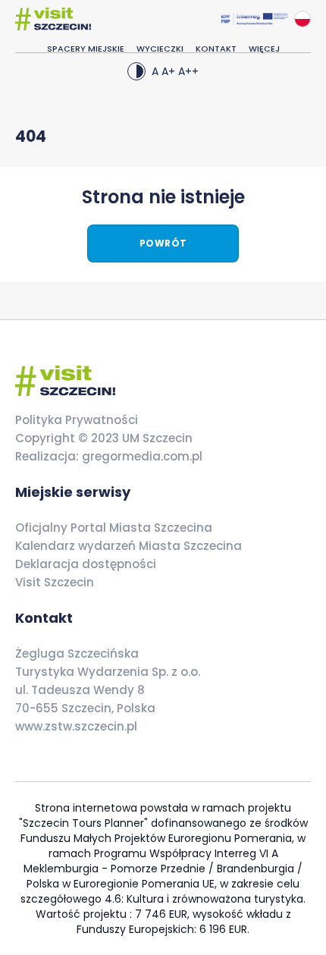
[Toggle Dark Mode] (136, 71)
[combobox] (302, 19)
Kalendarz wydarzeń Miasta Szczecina (128, 546)
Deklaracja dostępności (85, 564)
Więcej (264, 48)
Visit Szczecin (54, 582)
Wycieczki (159, 48)
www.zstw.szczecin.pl (76, 726)
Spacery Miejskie (85, 48)
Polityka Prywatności (76, 420)
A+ (168, 71)
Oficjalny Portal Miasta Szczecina (113, 528)
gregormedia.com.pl (140, 456)
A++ (188, 71)
